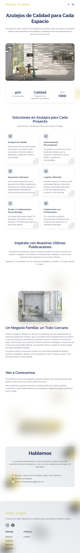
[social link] (7, 525)
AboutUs (9, 537)
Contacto (9, 548)
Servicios (9, 545)
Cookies (27, 537)
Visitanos (9, 541)
